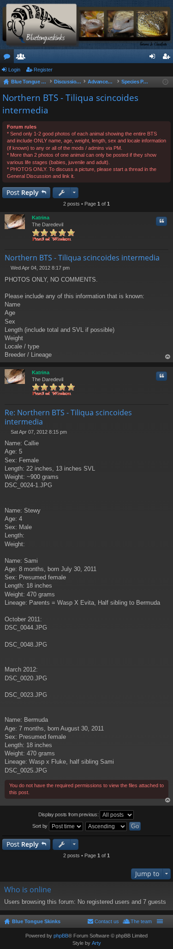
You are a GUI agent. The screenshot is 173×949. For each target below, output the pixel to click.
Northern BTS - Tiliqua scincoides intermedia (82, 258)
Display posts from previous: (69, 814)
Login (14, 69)
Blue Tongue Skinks (36, 921)
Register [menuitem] (168, 58)
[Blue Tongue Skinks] (86, 24)
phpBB (61, 935)
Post (22, 192)
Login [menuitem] (154, 58)
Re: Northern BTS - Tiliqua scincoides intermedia (68, 417)
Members (23, 58)
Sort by (40, 825)
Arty (96, 943)
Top (168, 357)
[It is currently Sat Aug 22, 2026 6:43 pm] (165, 82)
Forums (9, 58)
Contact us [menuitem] (107, 921)
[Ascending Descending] (106, 826)
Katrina (40, 217)
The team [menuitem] (141, 921)
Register (43, 69)
